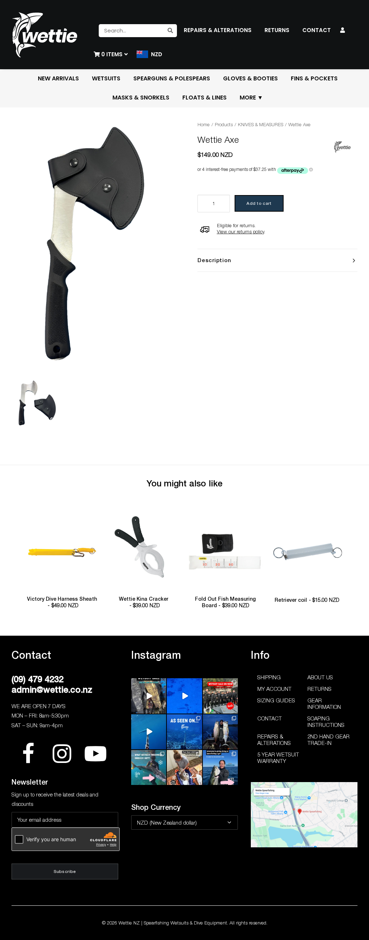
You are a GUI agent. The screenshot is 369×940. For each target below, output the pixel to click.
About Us (320, 677)
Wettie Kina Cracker (143, 602)
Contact (269, 718)
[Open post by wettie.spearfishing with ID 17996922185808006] (184, 731)
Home (203, 124)
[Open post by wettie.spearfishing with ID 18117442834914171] (220, 767)
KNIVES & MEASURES (260, 124)
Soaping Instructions (325, 721)
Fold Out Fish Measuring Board (225, 602)
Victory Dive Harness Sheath (62, 602)
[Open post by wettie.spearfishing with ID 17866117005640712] (220, 731)
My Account (274, 688)
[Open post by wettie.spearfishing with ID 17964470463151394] (148, 767)
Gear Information (324, 703)
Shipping (269, 677)
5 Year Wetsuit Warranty (278, 757)
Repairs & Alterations (274, 739)
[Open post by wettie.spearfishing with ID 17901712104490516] (184, 767)
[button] (62, 552)
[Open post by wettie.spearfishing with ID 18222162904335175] (148, 695)
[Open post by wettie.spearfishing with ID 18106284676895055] (184, 695)
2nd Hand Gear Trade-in (328, 739)
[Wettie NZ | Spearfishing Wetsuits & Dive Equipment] (45, 34)
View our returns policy (240, 231)
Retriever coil (307, 600)
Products (224, 124)
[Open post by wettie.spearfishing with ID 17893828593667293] (148, 731)
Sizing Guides (276, 700)
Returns (319, 688)
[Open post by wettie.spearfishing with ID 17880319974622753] (220, 695)
